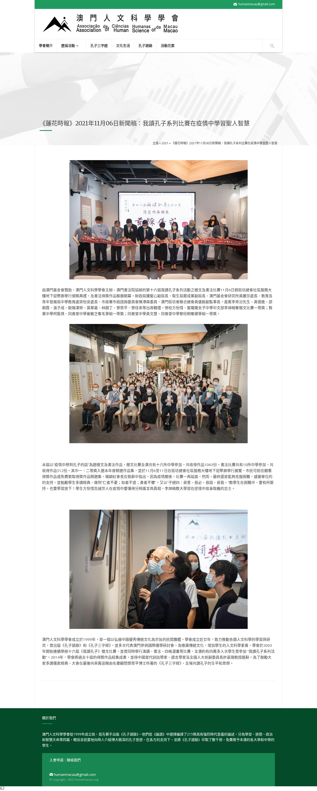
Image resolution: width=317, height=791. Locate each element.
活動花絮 (168, 45)
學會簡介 (46, 45)
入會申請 (57, 760)
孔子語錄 (145, 45)
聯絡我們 (74, 760)
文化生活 (123, 45)
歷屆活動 (66, 46)
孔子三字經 (99, 45)
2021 (164, 143)
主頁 (155, 143)
